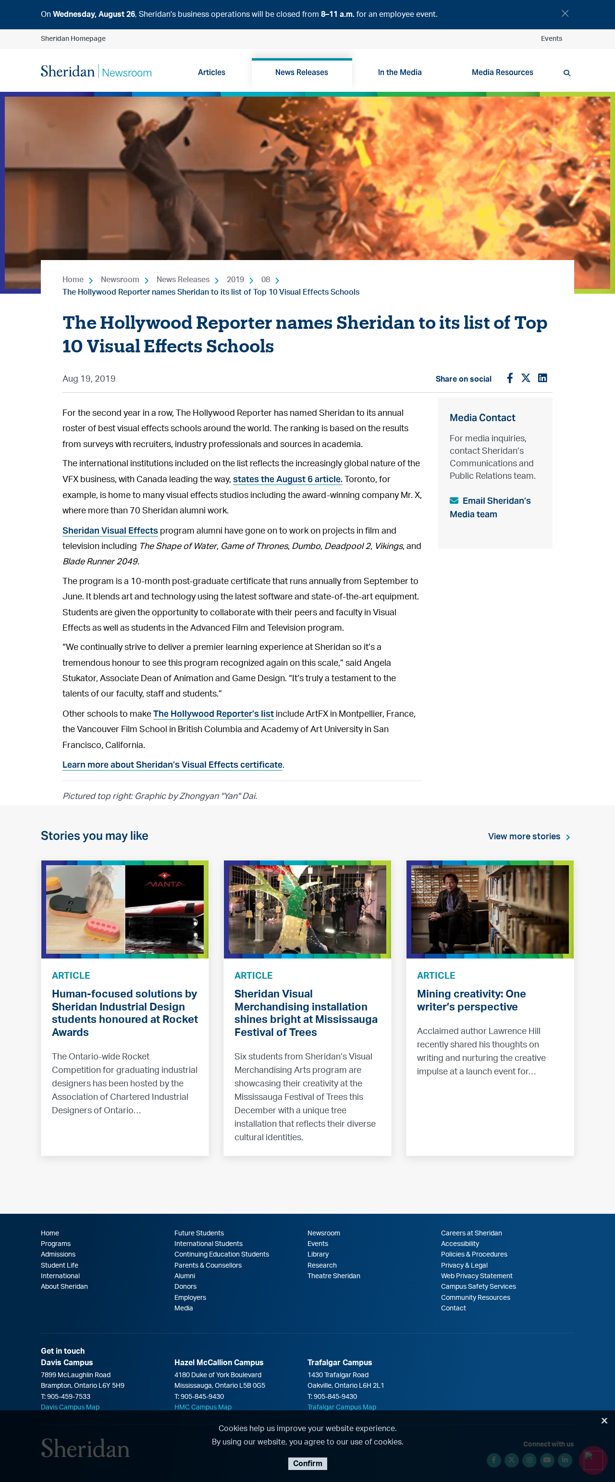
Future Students (199, 1233)
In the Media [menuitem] (400, 72)
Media (183, 1308)
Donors (185, 1286)
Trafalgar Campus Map (342, 1407)
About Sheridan (64, 1286)
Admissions (58, 1254)
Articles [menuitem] (211, 72)
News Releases (183, 280)
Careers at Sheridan (471, 1233)
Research (322, 1265)
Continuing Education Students (221, 1254)
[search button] (567, 73)
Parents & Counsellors (208, 1265)
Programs (56, 1244)
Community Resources (475, 1298)
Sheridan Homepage (73, 39)
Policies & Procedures (474, 1254)
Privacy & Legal (464, 1265)
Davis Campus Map (70, 1407)
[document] (307, 14)
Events (551, 39)
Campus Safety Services (478, 1286)
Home (73, 280)
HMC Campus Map (203, 1407)
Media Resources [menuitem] (502, 72)
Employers (190, 1298)
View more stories (524, 837)
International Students (208, 1244)
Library (318, 1254)
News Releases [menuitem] (301, 72)
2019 (235, 280)
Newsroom (120, 280)
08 (265, 280)
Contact (453, 1308)
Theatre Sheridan (334, 1276)
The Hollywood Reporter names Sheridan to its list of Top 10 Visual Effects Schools (210, 292)
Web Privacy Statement (477, 1276)
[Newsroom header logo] (96, 70)
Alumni (184, 1276)
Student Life (59, 1265)
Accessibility (460, 1244)
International (60, 1276)
